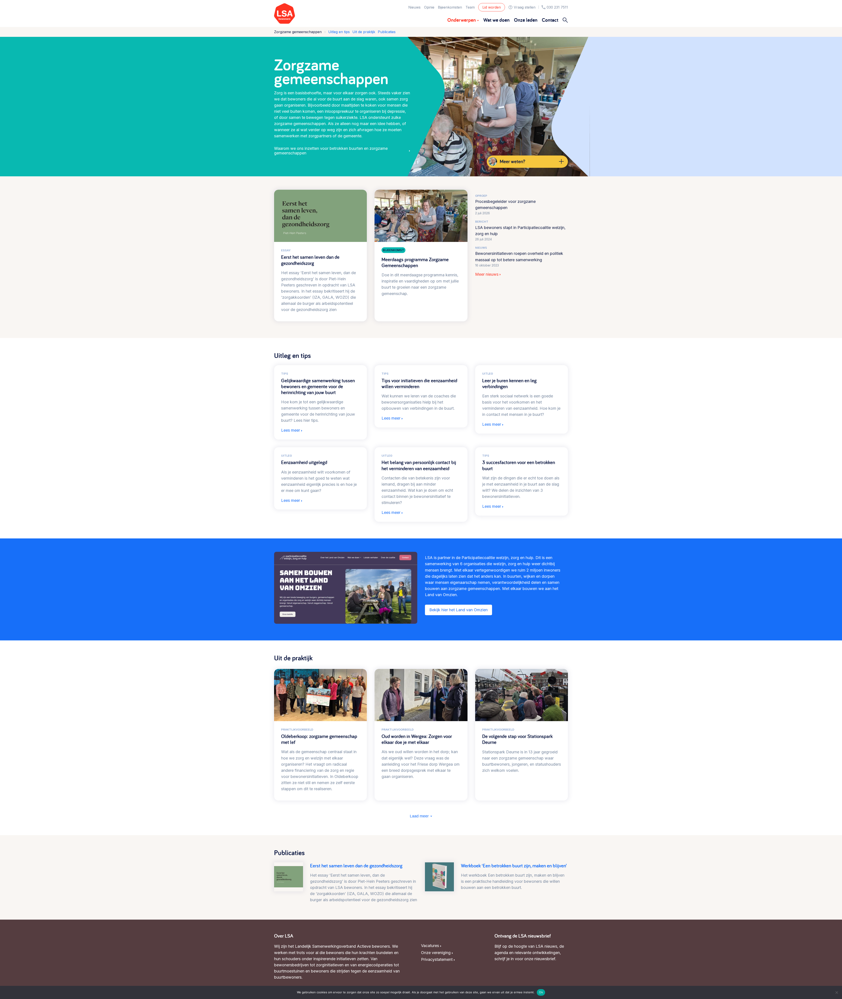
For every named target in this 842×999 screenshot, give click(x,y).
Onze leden (525, 19)
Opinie (429, 7)
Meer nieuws (486, 274)
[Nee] (836, 992)
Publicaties (387, 32)
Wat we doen (496, 19)
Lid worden (491, 7)
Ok (541, 992)
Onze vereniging (436, 952)
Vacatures (430, 945)
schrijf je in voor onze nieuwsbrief (524, 958)
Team (470, 7)
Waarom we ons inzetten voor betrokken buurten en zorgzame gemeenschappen (331, 150)
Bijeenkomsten (450, 7)
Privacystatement (437, 959)
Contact (550, 19)
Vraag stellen (524, 7)
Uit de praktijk (363, 32)
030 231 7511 (557, 7)
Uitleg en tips (339, 32)
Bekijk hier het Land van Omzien (458, 610)
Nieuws (414, 7)
